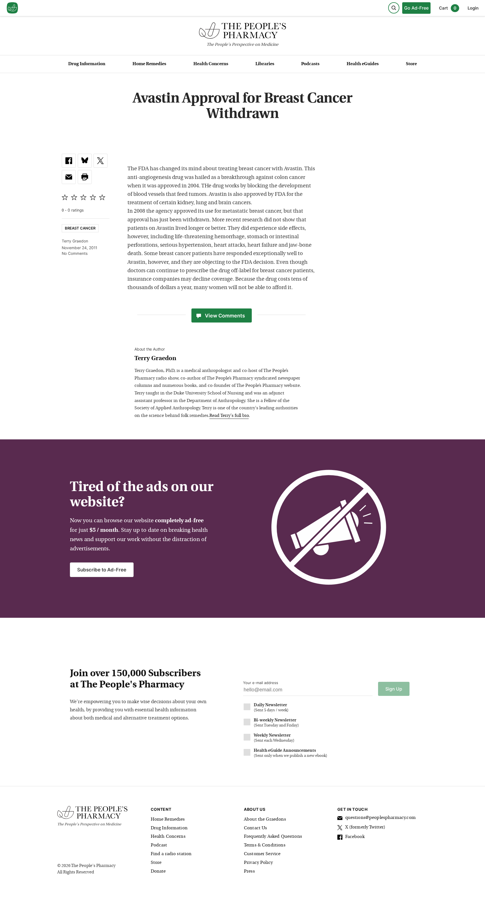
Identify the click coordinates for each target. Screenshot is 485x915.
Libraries (264, 64)
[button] (85, 177)
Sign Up (393, 689)
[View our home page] (12, 8)
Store (411, 64)
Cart (447, 8)
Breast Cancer (80, 228)
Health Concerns (210, 64)
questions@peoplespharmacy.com (380, 818)
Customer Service (262, 854)
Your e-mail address (260, 682)
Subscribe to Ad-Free (101, 570)
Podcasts (310, 64)
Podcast (159, 845)
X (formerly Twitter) (365, 827)
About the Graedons (265, 819)
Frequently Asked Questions (273, 836)
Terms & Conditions (264, 845)
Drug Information (86, 64)
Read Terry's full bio (229, 416)
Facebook (355, 837)
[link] (69, 161)
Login (473, 8)
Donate (158, 871)
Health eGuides (363, 64)
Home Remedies (149, 64)
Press (249, 871)
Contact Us (255, 828)
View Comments (225, 316)
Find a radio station (171, 854)
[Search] (393, 7)
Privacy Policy (258, 862)
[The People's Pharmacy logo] (242, 31)
